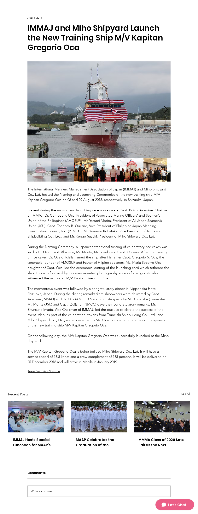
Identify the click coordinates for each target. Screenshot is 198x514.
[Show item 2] (62, 170)
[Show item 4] (108, 170)
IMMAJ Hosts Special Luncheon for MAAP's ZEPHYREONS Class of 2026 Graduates (32, 442)
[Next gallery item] (166, 110)
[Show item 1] (39, 170)
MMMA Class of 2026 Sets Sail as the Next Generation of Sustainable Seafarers (161, 442)
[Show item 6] (155, 170)
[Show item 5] (131, 170)
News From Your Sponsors (44, 371)
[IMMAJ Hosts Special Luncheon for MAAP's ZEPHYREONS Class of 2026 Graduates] (36, 416)
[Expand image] (99, 109)
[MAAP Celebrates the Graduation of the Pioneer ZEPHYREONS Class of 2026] (99, 416)
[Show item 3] (85, 170)
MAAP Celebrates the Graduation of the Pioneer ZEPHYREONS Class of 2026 (95, 442)
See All (185, 393)
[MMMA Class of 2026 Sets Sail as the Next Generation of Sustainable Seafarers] (162, 416)
